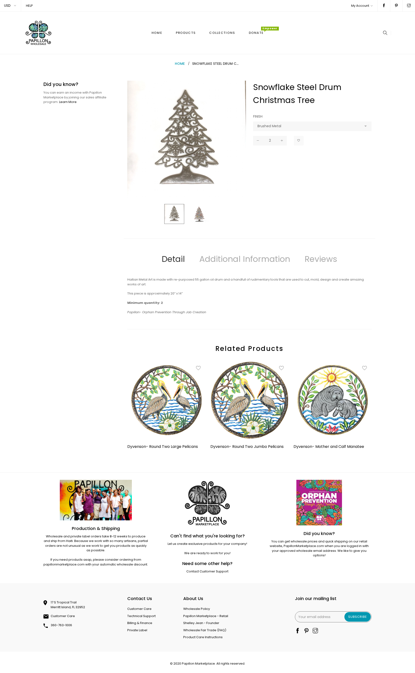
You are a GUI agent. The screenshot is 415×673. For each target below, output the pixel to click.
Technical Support (141, 616)
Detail (173, 259)
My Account (360, 5)
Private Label (137, 630)
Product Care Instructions (203, 637)
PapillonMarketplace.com (304, 546)
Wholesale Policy (196, 609)
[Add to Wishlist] (299, 140)
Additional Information (244, 259)
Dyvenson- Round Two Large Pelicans (162, 446)
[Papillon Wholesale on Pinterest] (396, 6)
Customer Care (63, 616)
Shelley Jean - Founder (201, 623)
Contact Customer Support (207, 571)
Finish (257, 116)
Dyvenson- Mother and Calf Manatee (328, 446)
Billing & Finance (139, 623)
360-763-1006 (61, 625)
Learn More (68, 102)
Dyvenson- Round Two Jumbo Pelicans (247, 446)
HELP (29, 5)
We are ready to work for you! (207, 553)
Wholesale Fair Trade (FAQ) (204, 630)
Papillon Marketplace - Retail (205, 616)
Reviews (321, 259)
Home (180, 63)
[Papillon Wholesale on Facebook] (384, 6)
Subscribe (357, 616)
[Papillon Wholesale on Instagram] (409, 6)
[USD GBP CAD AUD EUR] (10, 5)
